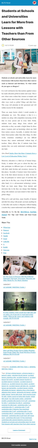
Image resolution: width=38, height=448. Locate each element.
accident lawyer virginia (25, 388)
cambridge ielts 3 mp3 (24, 411)
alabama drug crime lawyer (25, 390)
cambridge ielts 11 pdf (21, 407)
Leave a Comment (19, 430)
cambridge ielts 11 (8, 407)
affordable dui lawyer (9, 390)
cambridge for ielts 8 (15, 403)
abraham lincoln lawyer (19, 375)
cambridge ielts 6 (7, 413)
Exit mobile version (19, 445)
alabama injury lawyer (9, 392)
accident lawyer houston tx (23, 379)
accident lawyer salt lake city (18, 386)
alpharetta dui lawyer (24, 392)
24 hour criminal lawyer (13, 373)
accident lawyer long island (19, 384)
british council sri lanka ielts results (18, 396)
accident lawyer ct (23, 377)
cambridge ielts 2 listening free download (15, 409)
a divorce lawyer (27, 373)
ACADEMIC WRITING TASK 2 (14, 287)
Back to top (32, 439)
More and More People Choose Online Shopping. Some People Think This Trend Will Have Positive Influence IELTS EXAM (19, 352)
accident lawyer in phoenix (10, 382)
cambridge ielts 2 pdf (9, 411)
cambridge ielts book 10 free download (19, 418)
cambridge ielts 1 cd (24, 405)
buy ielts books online (16, 398)
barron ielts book (16, 394)
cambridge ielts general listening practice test (17, 420)
